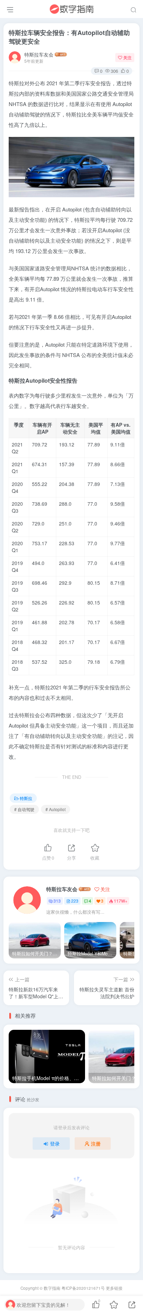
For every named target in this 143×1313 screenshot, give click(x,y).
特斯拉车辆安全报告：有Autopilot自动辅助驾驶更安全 (69, 37)
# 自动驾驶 (24, 809)
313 (57, 901)
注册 (96, 1143)
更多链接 (114, 1288)
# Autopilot (55, 809)
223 (74, 901)
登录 (55, 1143)
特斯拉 (26, 798)
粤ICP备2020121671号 (83, 1288)
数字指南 (52, 1288)
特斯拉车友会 (38, 54)
